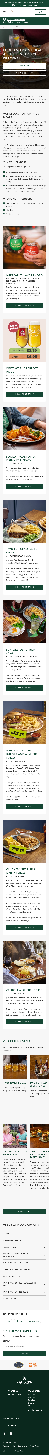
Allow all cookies (24, 763)
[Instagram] (10, 1433)
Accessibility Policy (9, 1446)
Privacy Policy (34, 1446)
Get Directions (33, 1410)
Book (40, 12)
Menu (8, 1321)
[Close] (45, 3)
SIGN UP (24, 1353)
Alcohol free (34, 1321)
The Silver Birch (11, 1419)
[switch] (42, 731)
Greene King (9, 1426)
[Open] (4, 12)
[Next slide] (44, 1365)
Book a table (24, 66)
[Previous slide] (5, 1365)
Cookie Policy (22, 1446)
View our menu (24, 73)
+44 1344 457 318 (14, 1394)
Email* (6, 1341)
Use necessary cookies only (24, 771)
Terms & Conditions (17, 1451)
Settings (38, 755)
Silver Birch (7, 27)
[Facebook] (4, 1433)
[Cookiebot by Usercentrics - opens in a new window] (35, 682)
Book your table (24, 306)
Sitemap (5, 1451)
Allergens (19, 1321)
